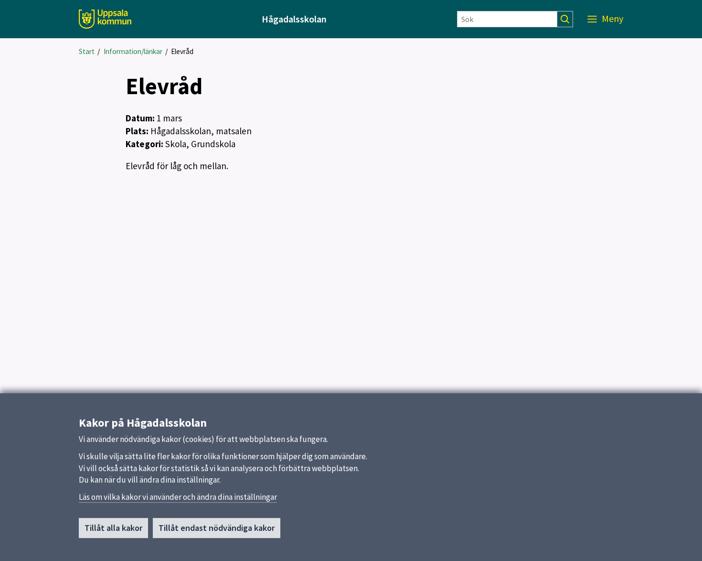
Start (87, 51)
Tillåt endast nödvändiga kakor (217, 527)
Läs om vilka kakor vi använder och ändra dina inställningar (178, 497)
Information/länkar (133, 51)
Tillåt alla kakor (113, 527)
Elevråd (182, 51)
